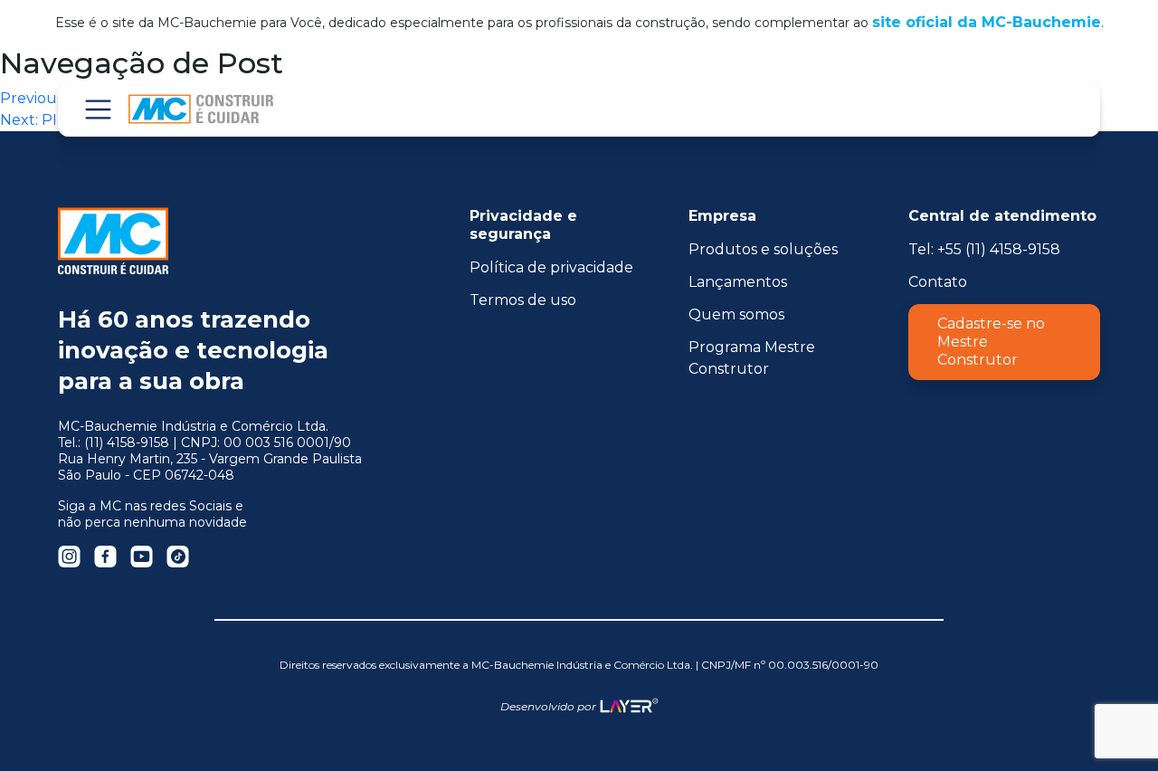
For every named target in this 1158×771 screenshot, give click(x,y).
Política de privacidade (551, 267)
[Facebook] (105, 556)
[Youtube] (141, 556)
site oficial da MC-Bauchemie (986, 22)
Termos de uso (523, 300)
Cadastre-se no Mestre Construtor (991, 341)
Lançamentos (737, 281)
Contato (937, 281)
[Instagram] (69, 556)
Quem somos (736, 314)
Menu (97, 109)
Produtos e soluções (763, 249)
